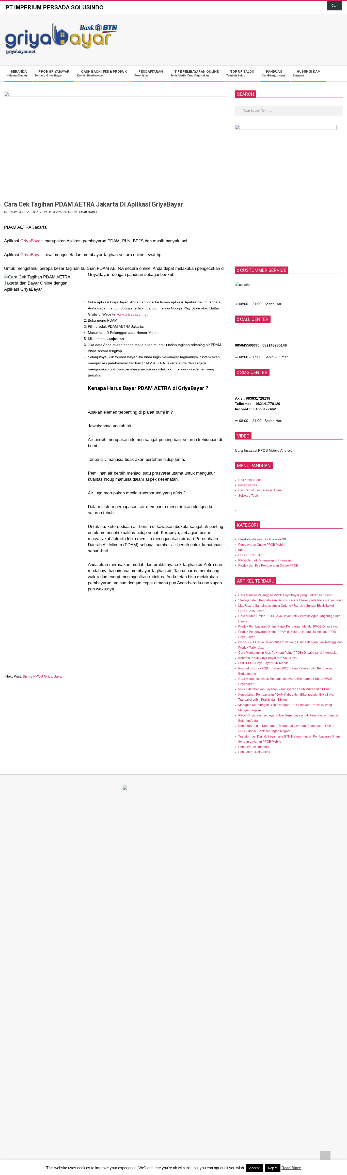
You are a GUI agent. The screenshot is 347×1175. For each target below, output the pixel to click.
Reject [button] (272, 1168)
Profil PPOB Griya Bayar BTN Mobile (263, 663)
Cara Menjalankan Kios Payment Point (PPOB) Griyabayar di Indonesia (287, 652)
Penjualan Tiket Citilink (254, 752)
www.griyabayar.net (132, 314)
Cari (334, 5)
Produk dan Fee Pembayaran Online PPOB (268, 565)
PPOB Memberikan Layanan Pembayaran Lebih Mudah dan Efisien (285, 689)
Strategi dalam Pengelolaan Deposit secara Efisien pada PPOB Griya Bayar (290, 600)
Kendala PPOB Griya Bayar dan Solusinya (267, 658)
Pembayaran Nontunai (254, 747)
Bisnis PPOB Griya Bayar (43, 676)
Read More (291, 1168)
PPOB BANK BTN (250, 555)
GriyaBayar (32, 241)
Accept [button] (254, 1168)
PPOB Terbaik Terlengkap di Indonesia (265, 560)
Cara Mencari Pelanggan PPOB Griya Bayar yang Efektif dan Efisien (285, 595)
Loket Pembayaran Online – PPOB (262, 539)
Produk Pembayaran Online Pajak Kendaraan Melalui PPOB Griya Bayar (288, 626)
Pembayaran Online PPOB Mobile (73, 211)
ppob (241, 550)
